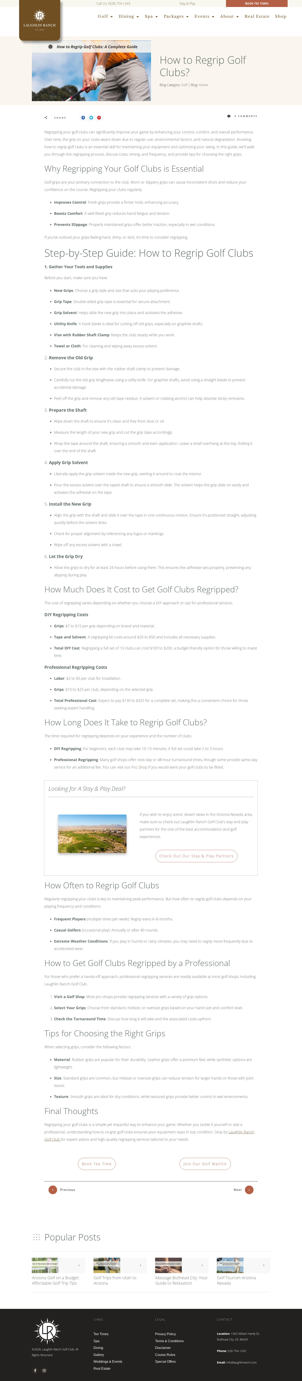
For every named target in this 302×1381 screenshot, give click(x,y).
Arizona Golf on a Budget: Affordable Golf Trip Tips (56, 1280)
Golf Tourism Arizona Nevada (236, 1280)
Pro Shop (139, 767)
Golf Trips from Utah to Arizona (115, 1280)
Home (203, 85)
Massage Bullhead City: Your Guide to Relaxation (181, 1280)
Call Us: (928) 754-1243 (113, 3)
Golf (184, 85)
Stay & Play (188, 3)
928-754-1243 (237, 1351)
